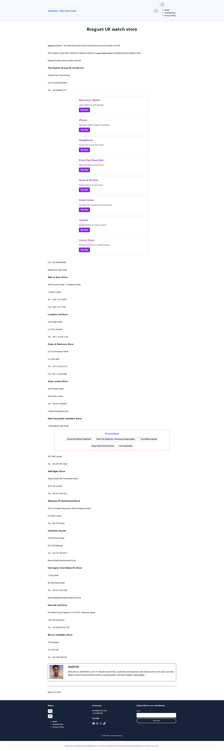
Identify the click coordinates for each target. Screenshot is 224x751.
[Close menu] (162, 5)
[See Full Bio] (145, 674)
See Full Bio (139, 675)
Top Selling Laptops (149, 439)
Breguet (51, 46)
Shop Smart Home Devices (103, 446)
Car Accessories (125, 446)
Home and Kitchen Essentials (79, 439)
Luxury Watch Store (104, 53)
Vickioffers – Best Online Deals (62, 11)
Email (138, 711)
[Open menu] (156, 11)
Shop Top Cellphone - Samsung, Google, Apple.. (115, 439)
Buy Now (84, 110)
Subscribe (156, 721)
